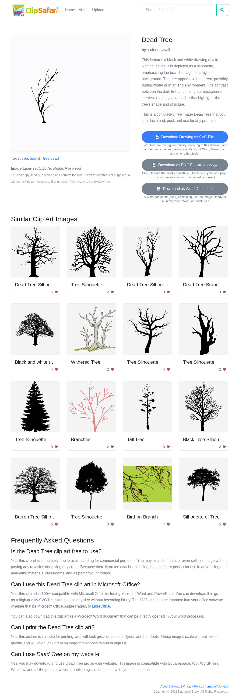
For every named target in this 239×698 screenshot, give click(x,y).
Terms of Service (216, 686)
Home (70, 10)
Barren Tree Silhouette (38, 516)
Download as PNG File (186, 165)
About (83, 10)
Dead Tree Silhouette (37, 284)
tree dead (51, 158)
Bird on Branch (142, 516)
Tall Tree (135, 439)
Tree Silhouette (86, 284)
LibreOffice (101, 606)
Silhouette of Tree (201, 516)
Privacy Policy (192, 686)
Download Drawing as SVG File (186, 137)
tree (25, 158)
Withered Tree (85, 362)
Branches (81, 439)
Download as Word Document (186, 189)
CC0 (42, 168)
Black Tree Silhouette (205, 439)
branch (35, 158)
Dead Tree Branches (204, 284)
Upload (98, 10)
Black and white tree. (36, 362)
